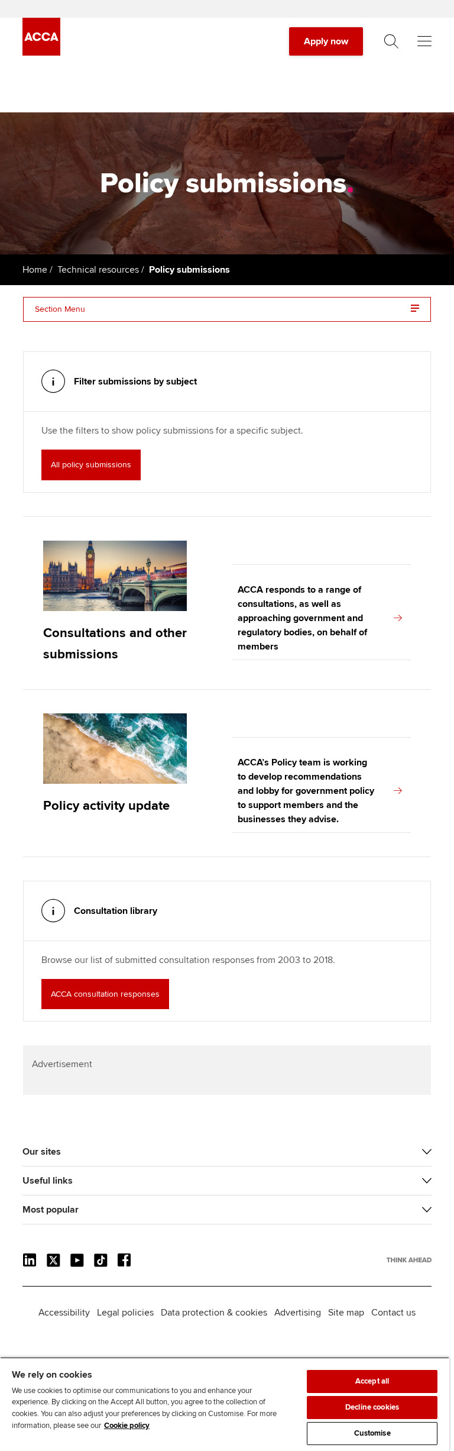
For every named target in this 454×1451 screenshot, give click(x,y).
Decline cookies (372, 1407)
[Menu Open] (424, 41)
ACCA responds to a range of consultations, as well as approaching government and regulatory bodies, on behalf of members (302, 618)
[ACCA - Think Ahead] (41, 53)
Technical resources (98, 270)
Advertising (297, 1312)
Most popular (50, 1210)
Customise (372, 1433)
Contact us (393, 1312)
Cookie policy (127, 1425)
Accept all (372, 1381)
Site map (346, 1312)
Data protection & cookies (214, 1312)
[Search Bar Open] (391, 41)
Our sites (41, 1152)
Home (34, 270)
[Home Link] (409, 1260)
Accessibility (64, 1312)
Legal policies (125, 1312)
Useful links (47, 1181)
